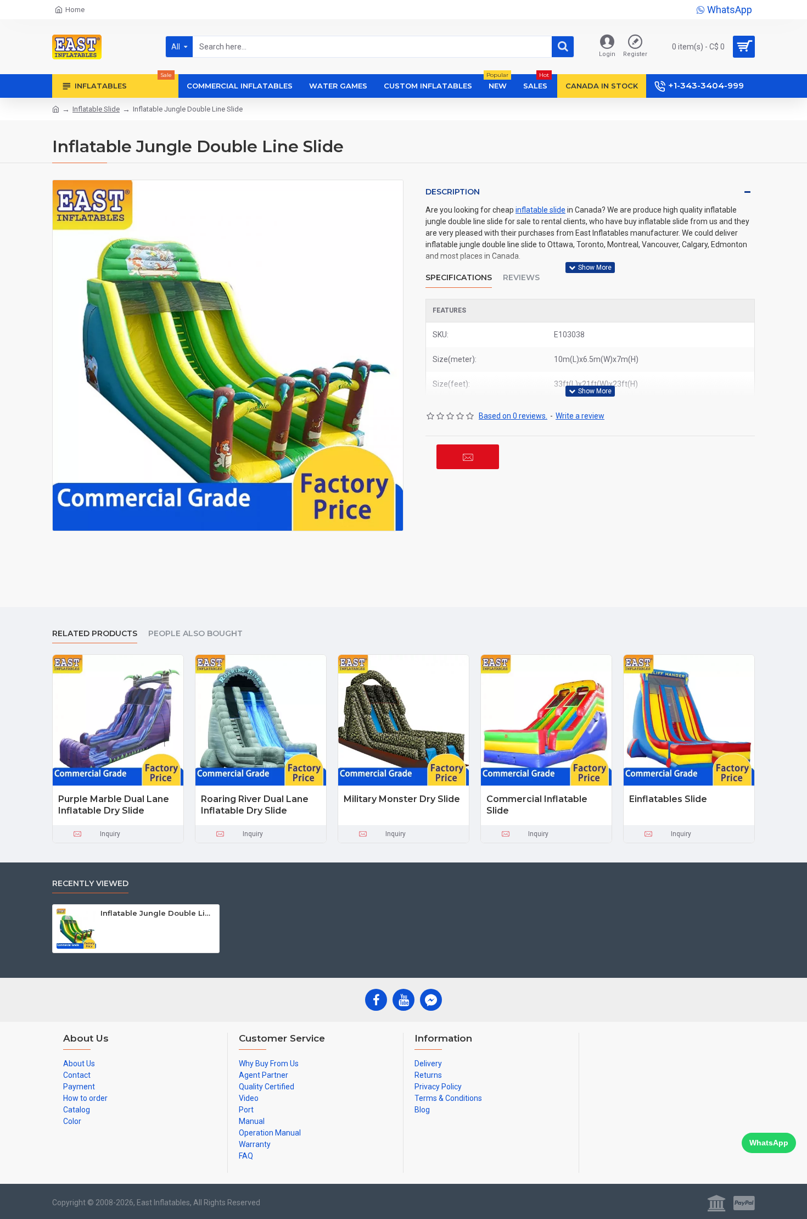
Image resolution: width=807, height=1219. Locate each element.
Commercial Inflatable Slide (536, 805)
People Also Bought (195, 633)
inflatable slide (540, 209)
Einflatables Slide (668, 799)
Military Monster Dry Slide (402, 799)
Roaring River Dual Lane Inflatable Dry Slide (255, 805)
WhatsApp (768, 1142)
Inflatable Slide (96, 109)
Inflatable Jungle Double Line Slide (157, 913)
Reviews (521, 277)
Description (452, 192)
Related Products (94, 633)
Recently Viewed (90, 883)
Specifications (458, 277)
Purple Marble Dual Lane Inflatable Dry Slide (113, 805)
